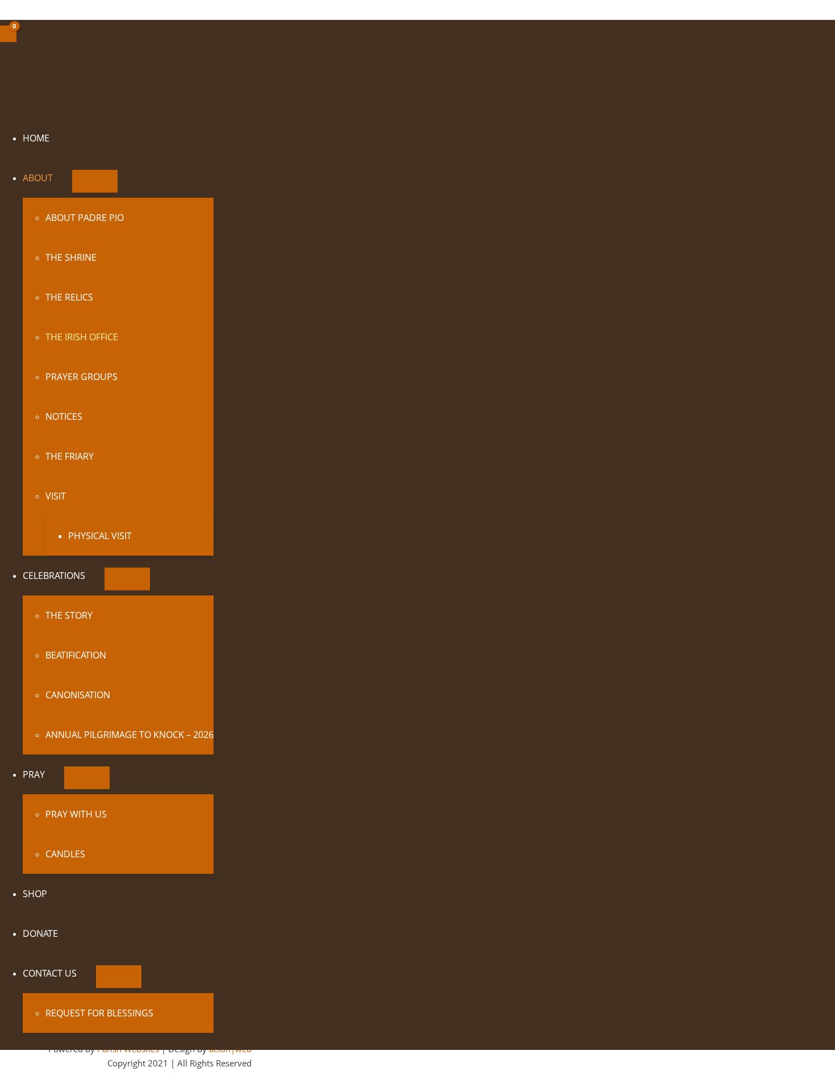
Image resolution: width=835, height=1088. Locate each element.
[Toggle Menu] (95, 181)
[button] (57, 178)
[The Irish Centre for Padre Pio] (84, 101)
